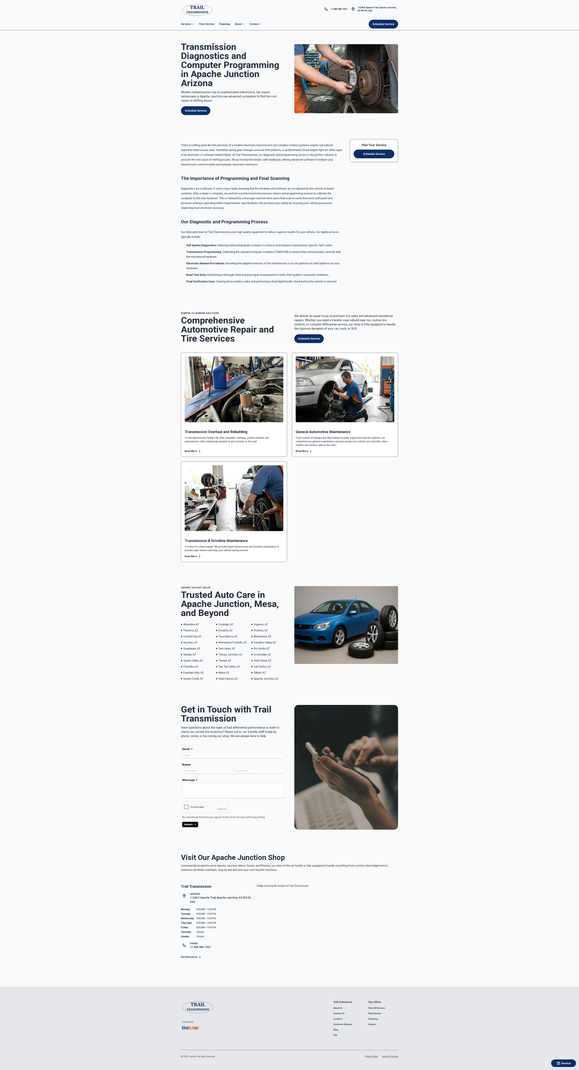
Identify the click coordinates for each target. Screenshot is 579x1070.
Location (337, 1019)
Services (186, 24)
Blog (335, 1030)
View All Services (376, 1008)
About (238, 24)
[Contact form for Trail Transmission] (233, 786)
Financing (224, 24)
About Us (337, 1008)
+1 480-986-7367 (200, 947)
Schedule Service (383, 24)
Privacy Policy (371, 1056)
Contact (254, 24)
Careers (372, 1024)
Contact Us (339, 1013)
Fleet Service (206, 24)
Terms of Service (390, 1056)
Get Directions (189, 957)
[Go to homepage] (197, 9)
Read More (191, 451)
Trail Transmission (196, 886)
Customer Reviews (342, 1024)
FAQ (335, 1035)
